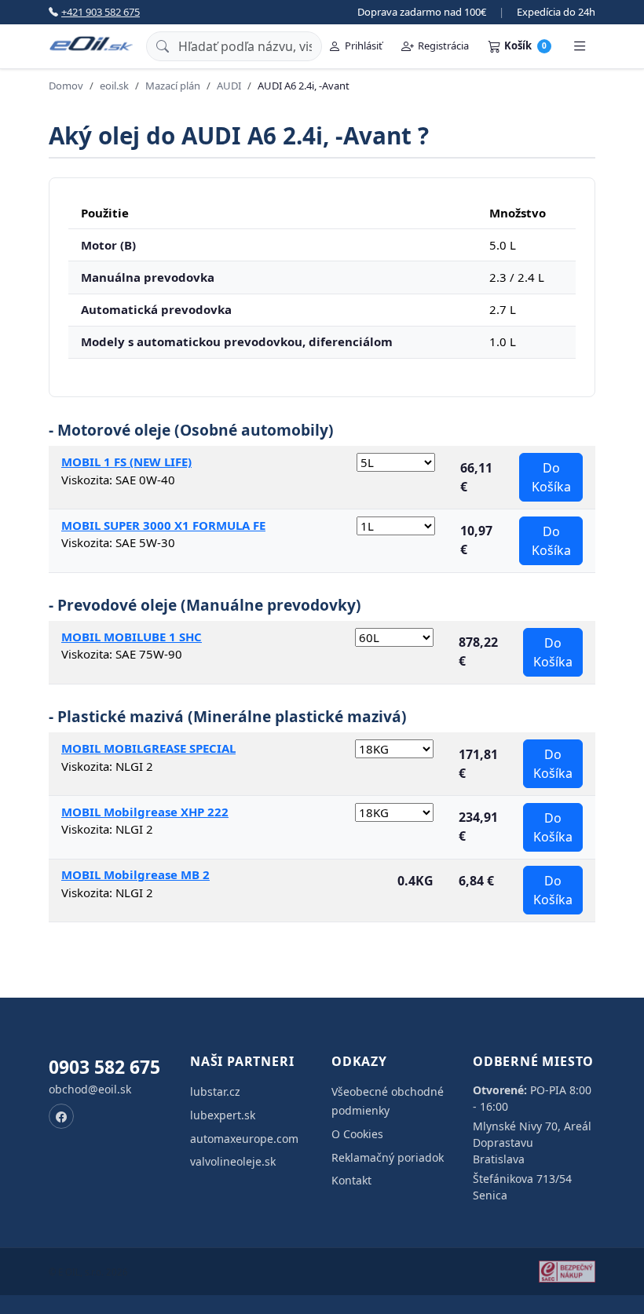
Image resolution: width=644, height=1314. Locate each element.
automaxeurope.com (244, 1138)
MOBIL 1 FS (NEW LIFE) (126, 461)
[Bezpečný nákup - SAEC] (567, 1272)
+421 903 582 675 (100, 12)
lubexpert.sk (222, 1115)
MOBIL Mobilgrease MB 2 (135, 874)
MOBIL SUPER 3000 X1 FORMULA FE (163, 525)
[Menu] (579, 46)
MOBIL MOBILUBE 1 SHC (131, 636)
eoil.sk (114, 85)
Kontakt (351, 1180)
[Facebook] (61, 1116)
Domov (66, 85)
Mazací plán (172, 85)
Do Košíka (551, 477)
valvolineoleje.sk (233, 1161)
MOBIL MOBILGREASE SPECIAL (148, 748)
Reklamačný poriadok (387, 1157)
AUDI (229, 85)
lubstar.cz (215, 1091)
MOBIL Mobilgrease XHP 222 (145, 811)
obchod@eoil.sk (90, 1089)
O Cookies (357, 1133)
